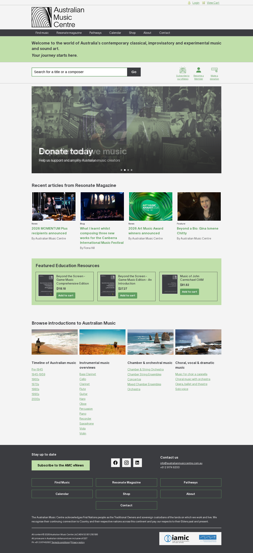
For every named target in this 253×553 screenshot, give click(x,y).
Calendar (115, 32)
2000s (36, 399)
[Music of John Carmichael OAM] (170, 284)
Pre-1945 (37, 369)
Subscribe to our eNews (182, 77)
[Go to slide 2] (125, 170)
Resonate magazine (69, 32)
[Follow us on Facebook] (115, 462)
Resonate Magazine (126, 482)
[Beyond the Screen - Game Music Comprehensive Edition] (46, 285)
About (147, 32)
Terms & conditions (60, 542)
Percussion (86, 408)
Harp (82, 398)
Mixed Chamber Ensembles (144, 384)
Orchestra (133, 389)
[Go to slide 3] (128, 170)
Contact (164, 32)
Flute (82, 389)
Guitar (83, 394)
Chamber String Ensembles (144, 374)
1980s (35, 389)
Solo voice (181, 389)
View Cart (213, 2)
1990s (35, 394)
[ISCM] (208, 539)
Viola (82, 428)
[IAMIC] (177, 539)
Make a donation (214, 77)
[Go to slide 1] (121, 170)
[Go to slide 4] (131, 170)
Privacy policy (78, 542)
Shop (132, 32)
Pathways (95, 32)
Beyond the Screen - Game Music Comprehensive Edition (72, 279)
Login (196, 2)
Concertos (134, 379)
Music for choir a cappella (191, 374)
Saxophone (86, 423)
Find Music (62, 482)
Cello (82, 379)
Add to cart (65, 295)
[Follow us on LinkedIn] (137, 462)
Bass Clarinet (87, 374)
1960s (35, 379)
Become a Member (199, 77)
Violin (82, 433)
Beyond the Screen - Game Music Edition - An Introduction (135, 279)
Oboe (82, 403)
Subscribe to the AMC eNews (61, 465)
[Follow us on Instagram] (126, 462)
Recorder (85, 418)
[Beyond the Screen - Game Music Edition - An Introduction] (108, 285)
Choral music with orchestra (192, 379)
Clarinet (84, 384)
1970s (35, 384)
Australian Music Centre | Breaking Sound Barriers (58, 17)
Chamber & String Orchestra (145, 369)
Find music (42, 32)
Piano (82, 413)
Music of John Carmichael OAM (192, 278)
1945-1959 (38, 374)
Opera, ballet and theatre (191, 384)
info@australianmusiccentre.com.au (181, 463)
